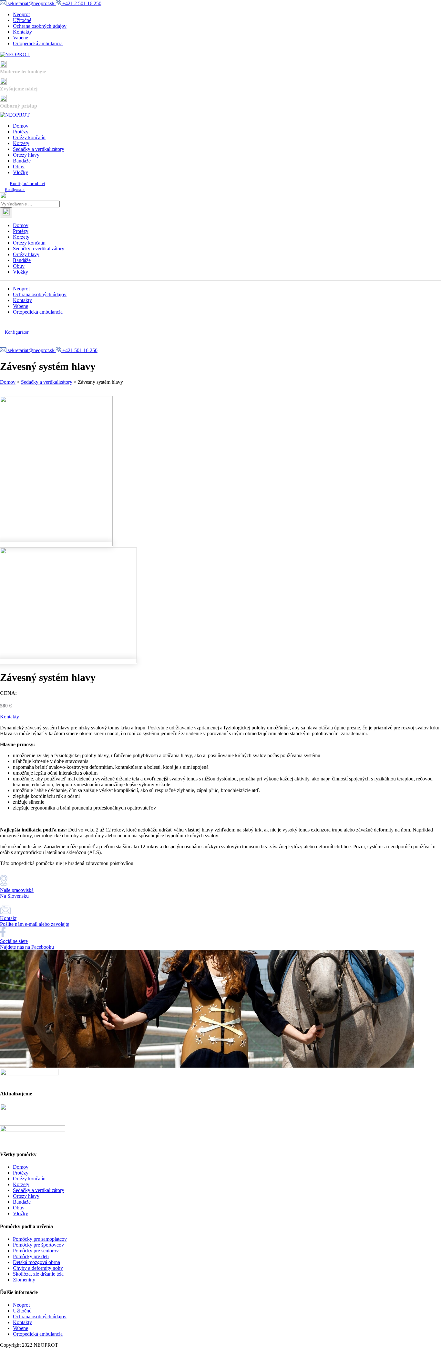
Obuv (19, 166)
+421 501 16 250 (79, 350)
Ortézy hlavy (26, 155)
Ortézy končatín (29, 137)
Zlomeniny (24, 1279)
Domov (20, 126)
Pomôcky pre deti (31, 1256)
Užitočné (22, 20)
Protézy (20, 131)
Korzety (21, 143)
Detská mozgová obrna (36, 1262)
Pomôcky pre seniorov (36, 1250)
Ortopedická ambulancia (38, 43)
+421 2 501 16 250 (81, 3)
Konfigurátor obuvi (27, 183)
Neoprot (21, 14)
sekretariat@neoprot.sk (31, 3)
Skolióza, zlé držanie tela (38, 1274)
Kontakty (22, 32)
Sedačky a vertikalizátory (38, 149)
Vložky (20, 172)
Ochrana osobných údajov (40, 26)
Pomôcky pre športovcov (38, 1245)
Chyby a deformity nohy (38, 1268)
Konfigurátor (15, 189)
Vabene (20, 37)
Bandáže (22, 160)
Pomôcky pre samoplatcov (40, 1239)
